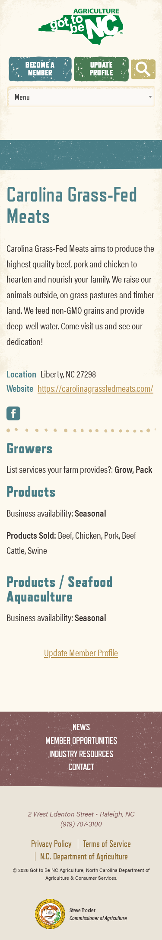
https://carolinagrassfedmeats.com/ (95, 388)
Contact (81, 766)
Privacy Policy (51, 844)
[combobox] (81, 96)
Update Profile (101, 68)
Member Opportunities (81, 740)
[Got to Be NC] (81, 26)
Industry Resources (81, 753)
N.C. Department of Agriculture (84, 856)
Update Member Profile (81, 652)
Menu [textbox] (22, 96)
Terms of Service (107, 844)
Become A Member (39, 68)
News (81, 727)
